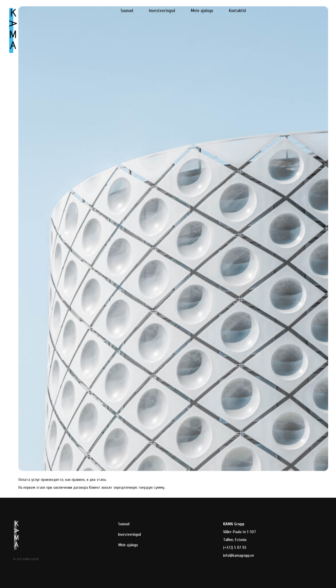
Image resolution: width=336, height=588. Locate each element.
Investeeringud (162, 10)
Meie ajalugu (202, 10)
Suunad (126, 10)
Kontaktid (237, 10)
